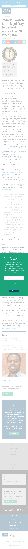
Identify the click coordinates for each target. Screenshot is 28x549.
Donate (14, 291)
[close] (25, 256)
